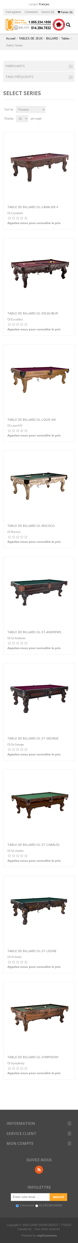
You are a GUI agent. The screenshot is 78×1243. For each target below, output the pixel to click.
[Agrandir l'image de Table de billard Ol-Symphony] (39, 1017)
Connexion (31, 12)
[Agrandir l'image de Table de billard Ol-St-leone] (39, 911)
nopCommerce (47, 1235)
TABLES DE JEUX (31, 38)
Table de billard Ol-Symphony (32, 1057)
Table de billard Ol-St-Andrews (34, 632)
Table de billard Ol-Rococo (31, 526)
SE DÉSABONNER (50, 1205)
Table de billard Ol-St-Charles (33, 845)
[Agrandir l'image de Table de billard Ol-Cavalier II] (39, 167)
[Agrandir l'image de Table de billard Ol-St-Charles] (39, 805)
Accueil (10, 38)
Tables (65, 38)
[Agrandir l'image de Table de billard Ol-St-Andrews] (39, 592)
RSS (39, 1170)
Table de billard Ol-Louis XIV (31, 420)
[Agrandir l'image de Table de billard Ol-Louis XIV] (39, 380)
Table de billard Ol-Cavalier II (32, 207)
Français (44, 4)
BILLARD (52, 38)
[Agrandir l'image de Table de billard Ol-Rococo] (39, 486)
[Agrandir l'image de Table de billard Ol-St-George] (39, 698)
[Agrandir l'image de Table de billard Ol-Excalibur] (39, 273)
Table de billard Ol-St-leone (31, 951)
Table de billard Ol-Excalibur (32, 313)
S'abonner (27, 1205)
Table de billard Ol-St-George (32, 738)
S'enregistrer (13, 12)
